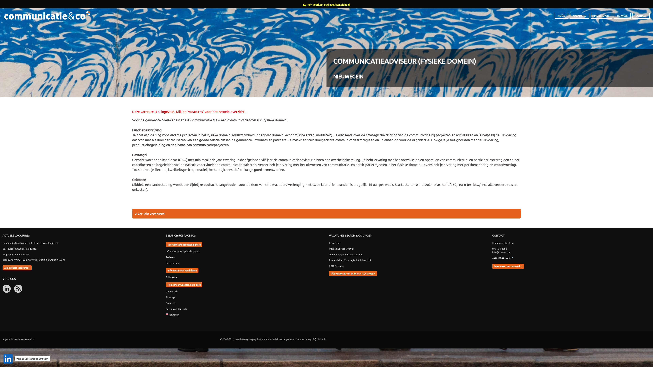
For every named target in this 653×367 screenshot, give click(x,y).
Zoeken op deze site (176, 308)
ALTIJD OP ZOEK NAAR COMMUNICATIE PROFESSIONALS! (34, 260)
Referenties (172, 262)
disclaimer (276, 339)
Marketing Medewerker (341, 248)
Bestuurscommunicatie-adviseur (20, 248)
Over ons (170, 302)
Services (622, 15)
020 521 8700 (499, 248)
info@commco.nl (501, 252)
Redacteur (334, 242)
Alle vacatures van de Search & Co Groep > (353, 273)
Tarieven (170, 257)
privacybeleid (262, 339)
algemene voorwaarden (296, 339)
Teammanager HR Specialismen (346, 254)
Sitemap (170, 297)
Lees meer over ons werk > (508, 266)
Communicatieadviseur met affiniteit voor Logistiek (30, 242)
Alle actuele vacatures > (17, 267)
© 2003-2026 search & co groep (237, 339)
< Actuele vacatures (149, 214)
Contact (641, 15)
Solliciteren (172, 277)
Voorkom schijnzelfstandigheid (184, 244)
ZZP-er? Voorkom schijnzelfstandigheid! (326, 4)
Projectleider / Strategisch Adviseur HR (350, 260)
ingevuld (7, 339)
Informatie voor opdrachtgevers (183, 251)
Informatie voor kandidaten (182, 270)
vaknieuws (19, 339)
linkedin (322, 339)
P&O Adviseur (336, 265)
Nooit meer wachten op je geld (184, 284)
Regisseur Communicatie (16, 254)
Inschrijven (601, 15)
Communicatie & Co (47, 15)
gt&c (312, 339)
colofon (30, 339)
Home (561, 15)
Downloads (172, 291)
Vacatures (579, 15)
